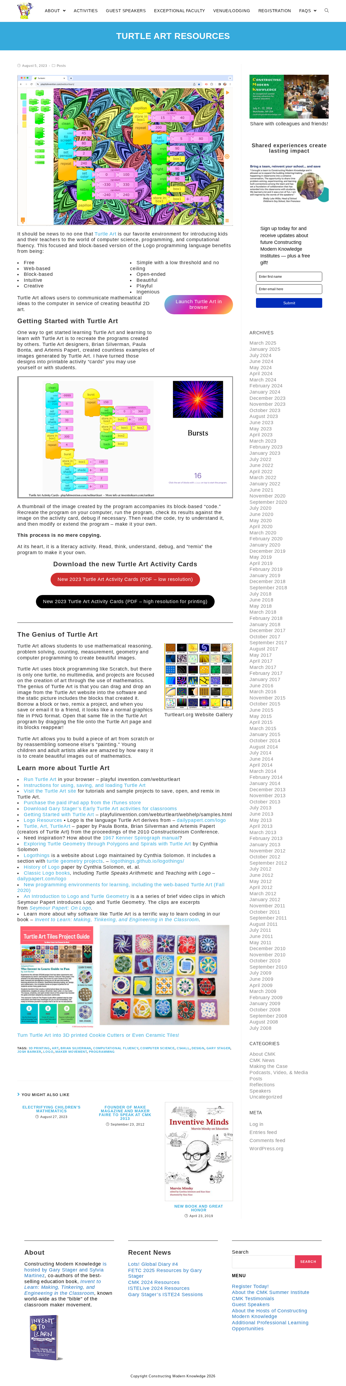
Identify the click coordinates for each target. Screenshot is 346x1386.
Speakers (260, 1091)
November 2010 (267, 954)
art (55, 1048)
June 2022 (261, 465)
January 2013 (264, 844)
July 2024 (260, 355)
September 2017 (268, 642)
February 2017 (265, 673)
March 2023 (262, 441)
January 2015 (264, 734)
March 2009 (262, 991)
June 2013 (261, 814)
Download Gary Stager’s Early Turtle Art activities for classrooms (100, 808)
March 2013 (262, 832)
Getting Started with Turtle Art (59, 814)
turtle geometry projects (75, 861)
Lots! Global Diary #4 (153, 1264)
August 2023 (263, 416)
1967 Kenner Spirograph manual (141, 838)
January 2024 (264, 392)
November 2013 (267, 795)
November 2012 (267, 851)
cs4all (183, 1048)
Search (240, 1252)
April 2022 (260, 471)
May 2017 (260, 655)
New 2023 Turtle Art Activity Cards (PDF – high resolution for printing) (125, 601)
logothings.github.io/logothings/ (147, 861)
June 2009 (261, 979)
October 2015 (264, 704)
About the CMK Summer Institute (271, 1292)
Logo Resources (43, 820)
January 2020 (264, 545)
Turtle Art (105, 234)
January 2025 (264, 349)
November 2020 (267, 496)
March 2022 (262, 477)
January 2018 (264, 624)
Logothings (37, 855)
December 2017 (267, 630)
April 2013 (260, 826)
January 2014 (264, 783)
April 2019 (260, 563)
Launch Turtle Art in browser (199, 304)
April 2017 (260, 661)
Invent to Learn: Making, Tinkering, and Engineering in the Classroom (117, 919)
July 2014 (260, 753)
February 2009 (265, 997)
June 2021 (261, 490)
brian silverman (76, 1048)
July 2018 (260, 594)
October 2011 (264, 912)
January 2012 (264, 899)
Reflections (262, 1084)
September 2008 (268, 1016)
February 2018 (265, 618)
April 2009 (260, 985)
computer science (157, 1048)
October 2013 (264, 802)
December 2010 (267, 948)
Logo (48, 1051)
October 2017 (264, 636)
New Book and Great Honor (198, 1208)
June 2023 (261, 422)
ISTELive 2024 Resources (158, 1288)
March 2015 (262, 728)
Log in (256, 1124)
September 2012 (268, 863)
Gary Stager (219, 1048)
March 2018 (262, 612)
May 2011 (260, 942)
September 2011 (268, 918)
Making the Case (268, 1066)
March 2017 (262, 667)
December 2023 (267, 398)
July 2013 (260, 807)
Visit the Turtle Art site (50, 791)
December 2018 (267, 581)
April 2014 (260, 765)
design (198, 1048)
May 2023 (260, 429)
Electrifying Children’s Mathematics (51, 1109)
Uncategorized (265, 1097)
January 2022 (264, 483)
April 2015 (260, 722)
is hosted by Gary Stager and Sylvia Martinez (65, 1269)
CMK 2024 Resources (153, 1282)
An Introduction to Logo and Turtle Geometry (76, 896)
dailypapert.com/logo (201, 820)
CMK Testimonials (253, 1298)
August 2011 (263, 924)
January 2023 (264, 453)
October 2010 (264, 960)
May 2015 (260, 716)
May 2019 (260, 557)
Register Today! (250, 1286)
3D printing (39, 1048)
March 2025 (262, 343)
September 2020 (268, 502)
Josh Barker (29, 1051)
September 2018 (268, 587)
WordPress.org (266, 1148)
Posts (61, 66)
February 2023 (265, 447)
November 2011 (267, 905)
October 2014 (264, 740)
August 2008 (263, 1022)
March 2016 (262, 691)
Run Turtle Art (40, 779)
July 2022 (260, 459)
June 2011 (261, 936)
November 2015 (267, 698)
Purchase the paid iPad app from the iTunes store (82, 802)
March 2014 (262, 771)
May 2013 (260, 820)
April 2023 (260, 434)
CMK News (262, 1060)
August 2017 (263, 649)
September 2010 (268, 967)
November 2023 (267, 404)
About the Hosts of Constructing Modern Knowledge (269, 1313)
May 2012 (260, 881)
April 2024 (260, 373)
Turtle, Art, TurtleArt (48, 826)
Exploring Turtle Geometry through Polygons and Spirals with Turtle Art (107, 843)
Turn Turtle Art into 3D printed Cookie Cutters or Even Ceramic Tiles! (98, 1035)
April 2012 (260, 887)
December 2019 (267, 551)
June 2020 (261, 514)
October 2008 (264, 1009)
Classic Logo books (47, 873)
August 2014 (263, 747)
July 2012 (260, 869)
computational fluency (115, 1048)
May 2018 (260, 606)
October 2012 (264, 856)
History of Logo (42, 867)
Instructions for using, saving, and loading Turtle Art (85, 785)
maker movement (71, 1051)
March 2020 (262, 532)
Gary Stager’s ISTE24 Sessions (165, 1294)
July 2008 (260, 1028)
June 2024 (261, 361)
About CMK (262, 1054)
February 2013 (265, 838)
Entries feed (263, 1132)
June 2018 (261, 600)
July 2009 (260, 973)
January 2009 (264, 1003)
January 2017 (264, 679)
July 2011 (260, 930)
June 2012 (261, 875)
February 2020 (265, 538)
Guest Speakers (251, 1304)
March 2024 (262, 380)
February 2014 (265, 777)
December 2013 (267, 789)
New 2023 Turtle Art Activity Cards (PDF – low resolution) (125, 579)
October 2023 (264, 410)
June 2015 (261, 710)
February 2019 (265, 569)
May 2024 (260, 367)
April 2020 (260, 526)
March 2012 (262, 893)
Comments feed (267, 1140)
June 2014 (261, 759)
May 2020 (260, 520)
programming (102, 1051)
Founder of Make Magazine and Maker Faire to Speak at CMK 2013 (125, 1112)
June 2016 (261, 685)
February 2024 (265, 385)
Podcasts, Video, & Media (278, 1072)
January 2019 (264, 575)
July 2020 (260, 508)
